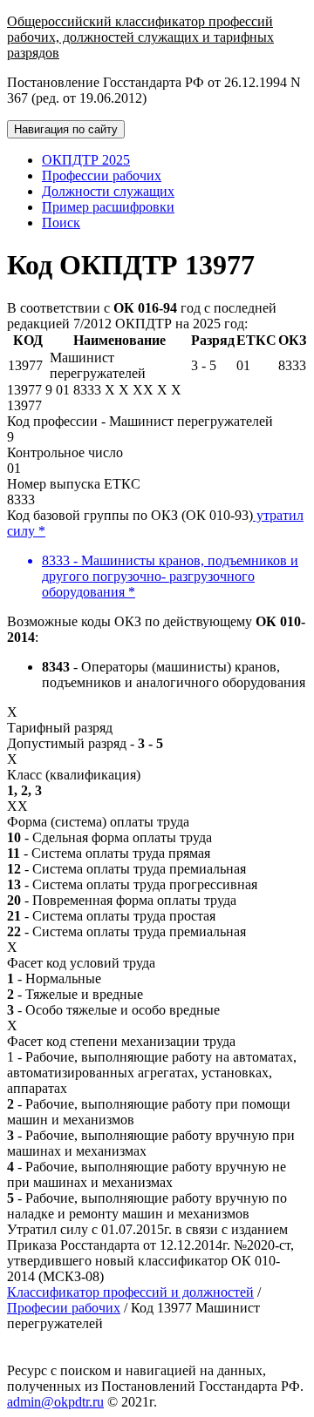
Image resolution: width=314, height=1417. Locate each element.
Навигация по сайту (66, 129)
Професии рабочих (63, 1307)
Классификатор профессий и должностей (130, 1292)
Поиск (61, 222)
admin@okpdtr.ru (55, 1401)
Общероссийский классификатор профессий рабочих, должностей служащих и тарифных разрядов (140, 37)
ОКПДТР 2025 (86, 159)
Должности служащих (108, 191)
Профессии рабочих (101, 175)
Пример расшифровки (108, 206)
